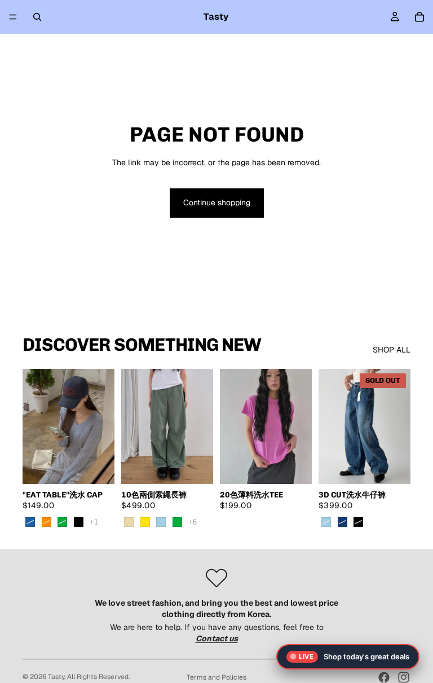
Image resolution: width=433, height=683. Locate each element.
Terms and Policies (216, 677)
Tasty (56, 676)
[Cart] (419, 17)
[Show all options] (94, 522)
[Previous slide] (35, 426)
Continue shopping (216, 202)
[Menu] (13, 17)
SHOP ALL (391, 350)
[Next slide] (102, 426)
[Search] (37, 17)
